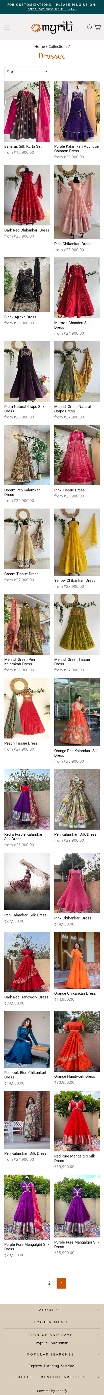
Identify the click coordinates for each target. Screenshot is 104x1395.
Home (39, 46)
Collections (57, 46)
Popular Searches (50, 1354)
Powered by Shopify (52, 1391)
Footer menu (51, 1322)
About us (51, 1309)
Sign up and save (51, 1334)
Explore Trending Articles (50, 1377)
